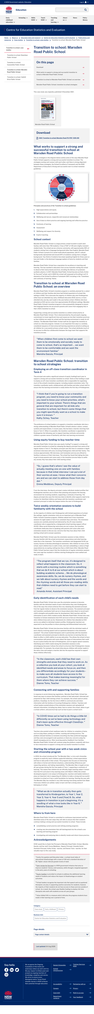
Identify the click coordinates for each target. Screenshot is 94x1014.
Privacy (75, 988)
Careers (56, 988)
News (75, 18)
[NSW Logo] (9, 9)
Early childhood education (9, 20)
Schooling (22, 18)
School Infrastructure (61, 969)
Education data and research (31, 38)
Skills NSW (33, 19)
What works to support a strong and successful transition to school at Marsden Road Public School (56, 73)
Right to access (78, 993)
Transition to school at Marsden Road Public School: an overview (58, 79)
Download (39, 67)
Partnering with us (79, 984)
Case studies (18, 40)
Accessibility (57, 984)
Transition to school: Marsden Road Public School (17, 71)
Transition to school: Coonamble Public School (16, 64)
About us (65, 19)
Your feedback (78, 997)
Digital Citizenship (61, 965)
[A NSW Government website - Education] (18, 2)
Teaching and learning (54, 20)
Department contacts (57, 997)
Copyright (56, 993)
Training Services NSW (79, 965)
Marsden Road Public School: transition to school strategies (56, 84)
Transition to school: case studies (37, 40)
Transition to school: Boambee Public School (17, 56)
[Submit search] (85, 10)
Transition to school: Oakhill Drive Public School (16, 78)
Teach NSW (43, 19)
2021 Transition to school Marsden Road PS (59, 138)
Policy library (85, 19)
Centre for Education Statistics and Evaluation (35, 29)
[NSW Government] (8, 995)
